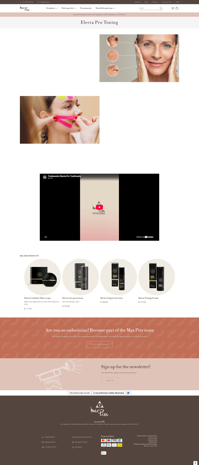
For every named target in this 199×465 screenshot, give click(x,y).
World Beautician (104, 8)
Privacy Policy (141, 436)
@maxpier (78, 447)
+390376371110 (49, 437)
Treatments (86, 8)
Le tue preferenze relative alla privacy (108, 393)
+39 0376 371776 (50, 447)
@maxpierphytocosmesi (83, 437)
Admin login (153, 442)
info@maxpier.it (50, 442)
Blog (146, 2)
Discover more (99, 344)
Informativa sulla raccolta (80, 393)
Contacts (155, 2)
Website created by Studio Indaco (145, 444)
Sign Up (110, 381)
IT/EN (177, 2)
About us (138, 2)
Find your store (167, 2)
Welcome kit (68, 8)
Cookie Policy (152, 436)
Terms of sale (152, 440)
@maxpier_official (81, 442)
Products (51, 8)
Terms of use (152, 438)
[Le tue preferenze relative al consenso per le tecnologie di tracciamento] (195, 463)
